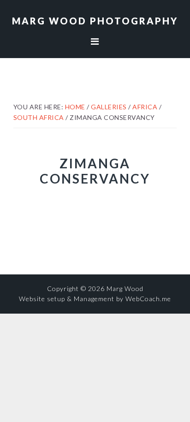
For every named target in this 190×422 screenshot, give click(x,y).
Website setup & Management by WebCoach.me (95, 299)
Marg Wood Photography (95, 20)
